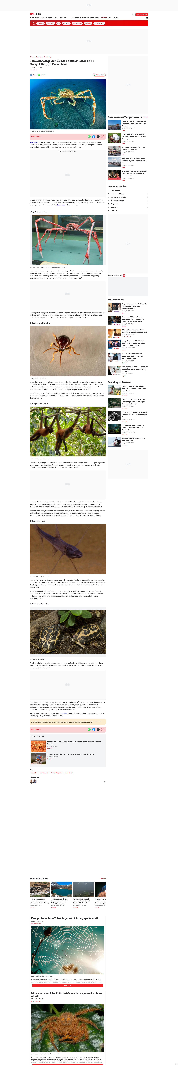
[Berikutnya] (106, 876)
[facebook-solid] (93, 136)
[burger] (147, 18)
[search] (133, 14)
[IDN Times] (35, 14)
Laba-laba (34, 142)
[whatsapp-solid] (89, 136)
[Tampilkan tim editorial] (104, 781)
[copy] (102, 136)
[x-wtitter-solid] (98, 136)
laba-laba (61, 205)
